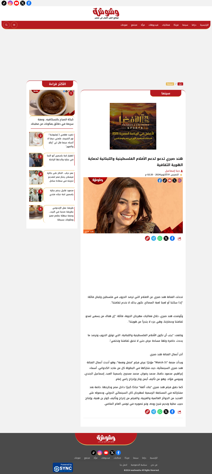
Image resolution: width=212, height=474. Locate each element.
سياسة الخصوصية (139, 465)
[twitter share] (166, 238)
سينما (185, 25)
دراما (194, 25)
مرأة (143, 25)
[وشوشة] (106, 13)
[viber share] (153, 238)
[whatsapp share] (159, 238)
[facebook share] (172, 238)
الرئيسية (204, 25)
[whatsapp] (147, 238)
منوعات (124, 25)
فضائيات (166, 25)
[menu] (14, 25)
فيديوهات (153, 25)
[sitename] (106, 439)
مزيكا (176, 25)
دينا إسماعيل (173, 170)
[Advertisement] (106, 55)
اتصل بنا (123, 465)
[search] (6, 25)
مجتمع (134, 25)
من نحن (154, 465)
